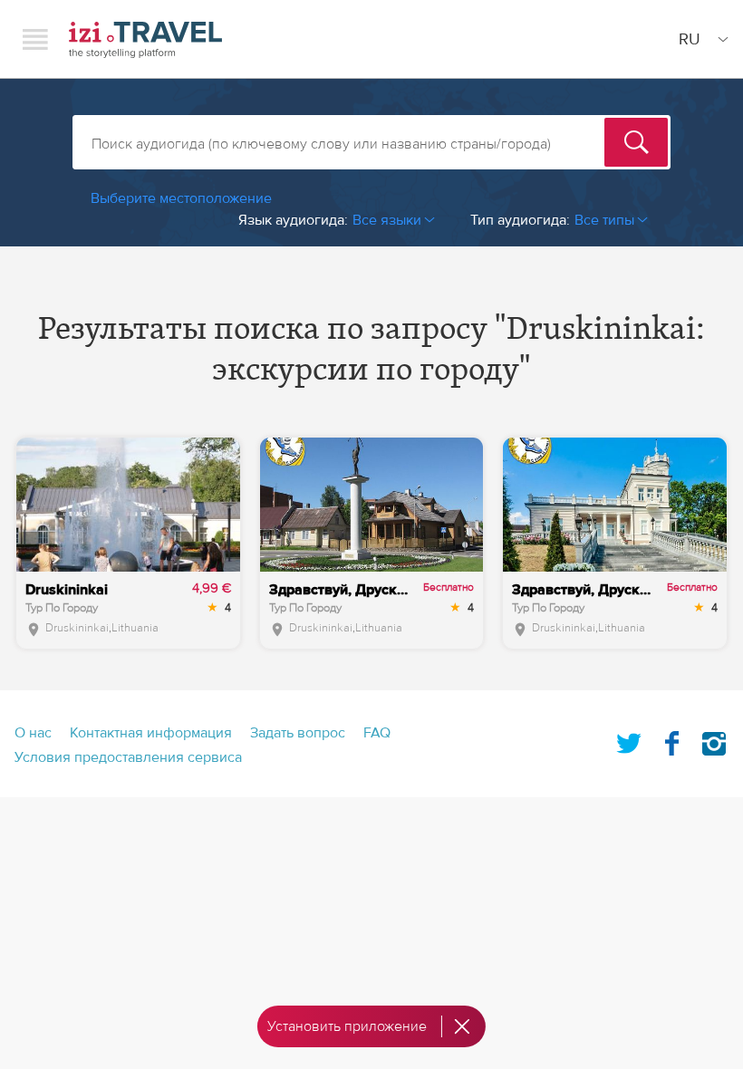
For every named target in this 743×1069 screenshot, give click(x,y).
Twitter (628, 740)
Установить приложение (347, 1026)
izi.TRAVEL (145, 39)
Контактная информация (151, 733)
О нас (33, 733)
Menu (35, 39)
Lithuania (135, 628)
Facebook (671, 740)
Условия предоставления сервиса (128, 757)
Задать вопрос (297, 733)
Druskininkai (77, 628)
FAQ (377, 733)
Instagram (714, 740)
